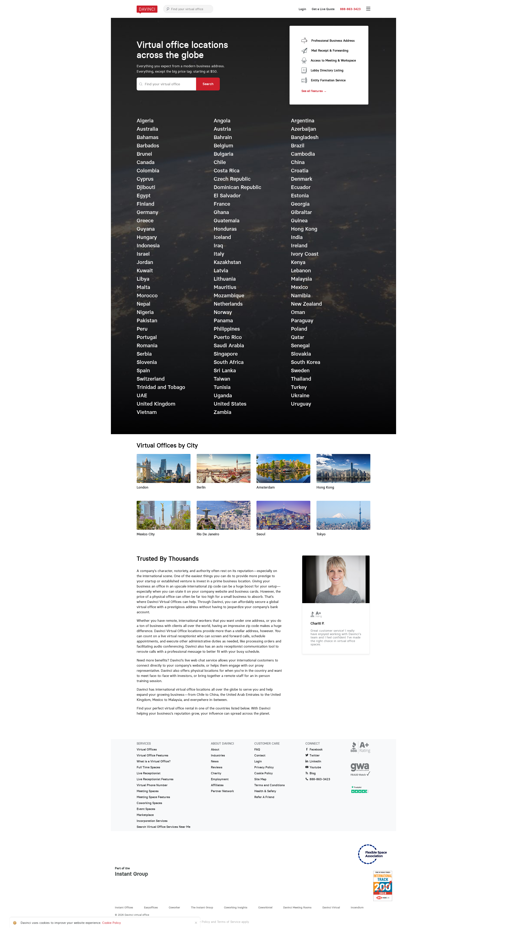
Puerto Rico (228, 337)
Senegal (300, 345)
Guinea (299, 220)
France (222, 204)
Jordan (145, 262)
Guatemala (226, 220)
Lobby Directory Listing (327, 70)
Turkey (299, 387)
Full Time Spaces (148, 767)
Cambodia (303, 154)
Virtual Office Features (152, 755)
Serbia (144, 354)
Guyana (146, 229)
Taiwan (222, 379)
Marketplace (145, 815)
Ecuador (301, 187)
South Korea (305, 362)
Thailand (301, 379)
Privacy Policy (264, 767)
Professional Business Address (333, 40)
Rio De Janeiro (208, 534)
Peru (142, 329)
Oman (298, 312)
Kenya (298, 262)
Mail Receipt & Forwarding (329, 50)
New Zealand (306, 304)
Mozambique (229, 295)
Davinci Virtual (331, 907)
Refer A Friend (264, 797)
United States (230, 404)
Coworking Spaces (149, 803)
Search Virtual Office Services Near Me (163, 827)
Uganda (223, 395)
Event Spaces (146, 809)
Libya (143, 279)
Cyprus (145, 179)
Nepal (143, 304)
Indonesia (148, 245)
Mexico (299, 287)
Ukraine (300, 395)
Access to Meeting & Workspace (333, 60)
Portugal (147, 337)
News (215, 761)
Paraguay (302, 320)
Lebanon (301, 270)
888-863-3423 (350, 9)
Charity (216, 773)
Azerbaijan (303, 129)
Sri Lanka (225, 370)
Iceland (222, 237)
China (298, 162)
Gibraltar (301, 212)
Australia (147, 129)
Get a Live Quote (323, 9)
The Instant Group (202, 907)
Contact (259, 755)
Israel (143, 254)
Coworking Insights (235, 907)
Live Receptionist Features (155, 779)
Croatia (299, 170)
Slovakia (301, 354)
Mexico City (146, 534)
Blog (313, 773)
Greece (145, 220)
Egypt (144, 195)
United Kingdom (156, 404)
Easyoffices (151, 907)
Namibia (301, 295)
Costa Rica (226, 170)
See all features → (314, 91)
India (297, 237)
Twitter (315, 755)
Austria (222, 129)
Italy (219, 254)
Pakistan (147, 320)
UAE (142, 395)
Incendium (357, 907)
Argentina (302, 120)
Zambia (222, 412)
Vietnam (147, 412)
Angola (222, 120)
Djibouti (146, 187)
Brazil (297, 145)
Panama (223, 320)
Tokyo (321, 534)
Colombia (148, 170)
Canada (145, 162)
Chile (220, 162)
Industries (218, 755)
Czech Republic (232, 179)
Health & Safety (265, 791)
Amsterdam (265, 487)
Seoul (260, 534)
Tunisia (222, 387)
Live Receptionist (148, 773)
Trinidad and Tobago (161, 387)
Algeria (145, 120)
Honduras (225, 229)
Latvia (221, 270)
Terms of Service (228, 922)
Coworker (174, 907)
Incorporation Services (152, 821)
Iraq (218, 245)
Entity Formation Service (328, 80)
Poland (299, 329)
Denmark (301, 179)
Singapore (226, 354)
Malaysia (301, 279)
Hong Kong (304, 229)
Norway (223, 312)
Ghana (221, 212)
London (142, 487)
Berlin (201, 487)
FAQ (257, 749)
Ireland (299, 245)
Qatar (297, 337)
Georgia (300, 204)
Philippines (227, 329)
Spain (143, 370)
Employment (220, 779)
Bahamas (147, 137)
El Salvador (227, 195)
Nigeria (145, 312)
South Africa (229, 362)
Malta (143, 287)
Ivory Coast (304, 254)
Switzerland (151, 379)
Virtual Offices (147, 749)
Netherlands (228, 304)
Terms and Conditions (269, 785)
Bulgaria (223, 154)
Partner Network (222, 791)
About (215, 749)
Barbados (148, 145)
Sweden (300, 370)
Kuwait (145, 270)
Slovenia (147, 362)
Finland (145, 204)
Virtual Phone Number (152, 785)
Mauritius (225, 287)
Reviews (216, 767)
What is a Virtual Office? (154, 761)
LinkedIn (315, 761)
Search (208, 84)
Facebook (316, 749)
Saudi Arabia (229, 345)
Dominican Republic (237, 187)
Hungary (147, 237)
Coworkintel (265, 907)
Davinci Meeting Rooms (297, 907)
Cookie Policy (263, 773)
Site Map (260, 779)
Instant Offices (124, 907)
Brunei (144, 154)
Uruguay (301, 404)
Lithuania (225, 279)
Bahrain (223, 137)
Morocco (147, 295)
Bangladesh (304, 137)
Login (302, 9)
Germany (147, 212)
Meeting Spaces (148, 791)
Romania (147, 345)
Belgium (223, 145)
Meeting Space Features (153, 797)
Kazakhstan (227, 262)
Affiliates (217, 785)
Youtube (315, 767)
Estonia (300, 195)
